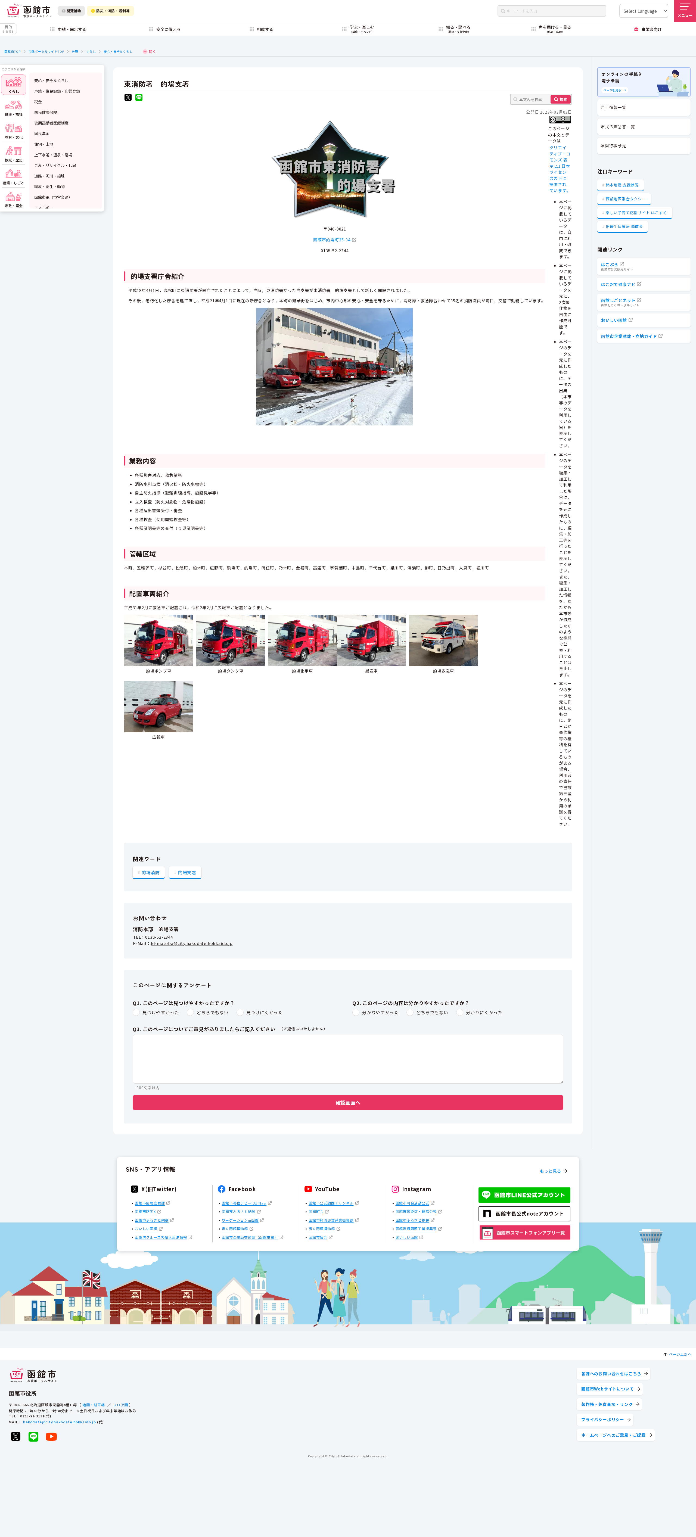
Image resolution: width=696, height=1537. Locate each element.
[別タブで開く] (128, 98)
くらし (91, 51)
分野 (75, 51)
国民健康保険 (45, 112)
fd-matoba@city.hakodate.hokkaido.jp (192, 943)
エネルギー (43, 207)
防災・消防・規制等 (113, 10)
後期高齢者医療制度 (51, 123)
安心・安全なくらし (118, 51)
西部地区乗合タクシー (626, 198)
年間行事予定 (613, 145)
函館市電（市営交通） (53, 197)
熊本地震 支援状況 (622, 185)
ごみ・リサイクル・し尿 (55, 165)
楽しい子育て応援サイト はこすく (636, 212)
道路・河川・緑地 (49, 176)
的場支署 (187, 872)
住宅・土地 (43, 144)
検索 (563, 99)
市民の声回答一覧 (618, 126)
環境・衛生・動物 (49, 186)
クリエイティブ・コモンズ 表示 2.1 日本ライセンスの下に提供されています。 (560, 169)
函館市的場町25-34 (331, 239)
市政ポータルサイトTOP (46, 51)
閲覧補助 (74, 10)
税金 (38, 101)
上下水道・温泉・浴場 (53, 154)
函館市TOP (12, 51)
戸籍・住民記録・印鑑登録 (57, 91)
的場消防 (151, 872)
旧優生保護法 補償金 (624, 226)
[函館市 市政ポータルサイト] (29, 11)
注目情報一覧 (613, 107)
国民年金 (41, 133)
